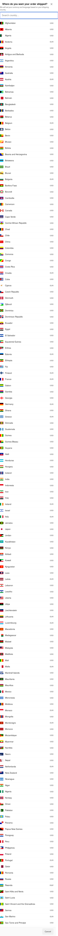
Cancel (48, 931)
